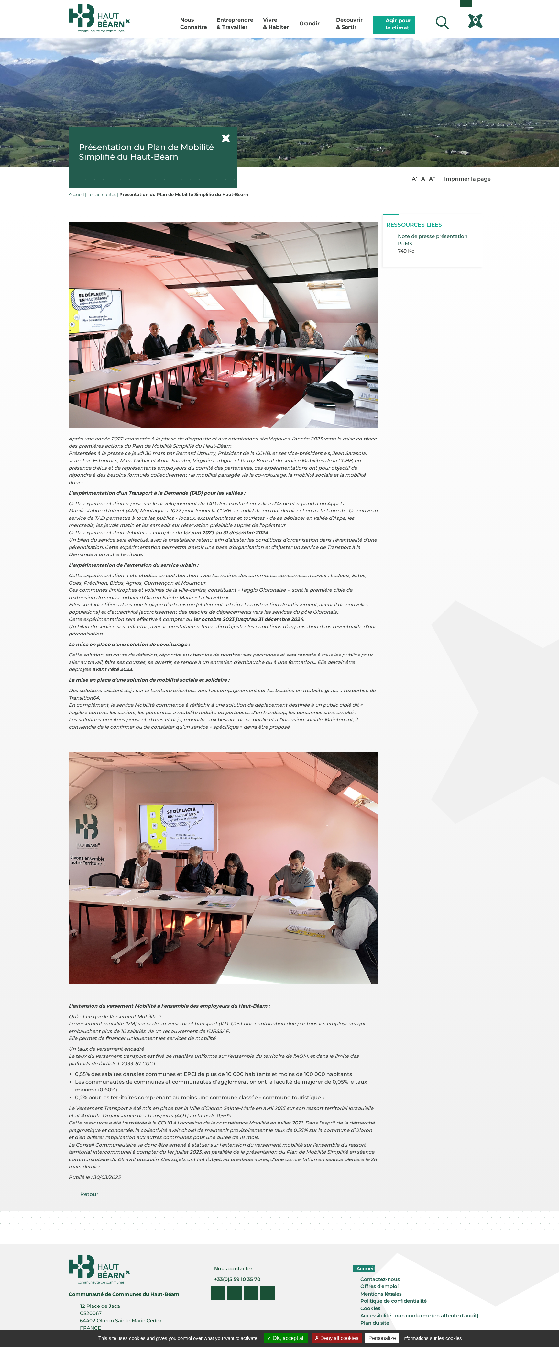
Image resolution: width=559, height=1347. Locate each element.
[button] (223, 324)
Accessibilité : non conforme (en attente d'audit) (419, 1315)
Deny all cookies (338, 1338)
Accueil (365, 1268)
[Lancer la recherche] (442, 22)
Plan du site (374, 1323)
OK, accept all (288, 1338)
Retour (89, 1194)
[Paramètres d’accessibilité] (466, 3)
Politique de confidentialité (393, 1301)
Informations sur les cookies (432, 1338)
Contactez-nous (380, 1279)
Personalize (382, 1338)
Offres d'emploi (379, 1286)
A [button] (414, 178)
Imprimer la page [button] (467, 179)
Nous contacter (232, 1268)
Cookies (370, 1308)
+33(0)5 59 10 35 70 (236, 1279)
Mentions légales (381, 1294)
